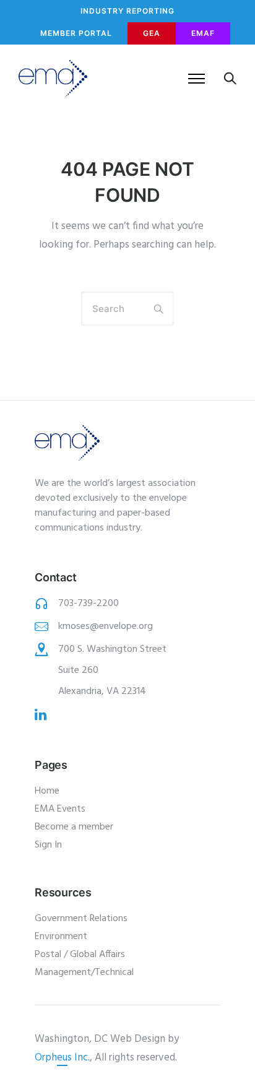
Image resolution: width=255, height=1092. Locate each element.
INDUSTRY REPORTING (127, 10)
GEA (151, 33)
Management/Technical (84, 972)
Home (47, 791)
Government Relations (81, 919)
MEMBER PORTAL (76, 33)
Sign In (48, 845)
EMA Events (60, 809)
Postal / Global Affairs (80, 955)
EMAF (203, 33)
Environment (61, 937)
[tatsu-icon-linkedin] (40, 714)
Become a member (74, 827)
